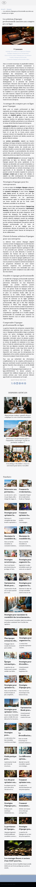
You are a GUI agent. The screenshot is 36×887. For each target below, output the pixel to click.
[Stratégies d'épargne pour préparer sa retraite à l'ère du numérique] (10, 797)
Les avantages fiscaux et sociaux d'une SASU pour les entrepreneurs (17, 860)
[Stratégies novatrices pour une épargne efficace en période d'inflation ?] (10, 553)
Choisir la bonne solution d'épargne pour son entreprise (18, 55)
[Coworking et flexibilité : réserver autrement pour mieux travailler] (17, 453)
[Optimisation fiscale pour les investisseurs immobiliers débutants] (26, 702)
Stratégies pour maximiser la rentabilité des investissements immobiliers (16, 617)
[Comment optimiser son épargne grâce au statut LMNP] (25, 774)
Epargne (9, 9)
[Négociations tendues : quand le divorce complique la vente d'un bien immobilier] (17, 405)
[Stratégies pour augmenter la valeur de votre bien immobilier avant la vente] (25, 577)
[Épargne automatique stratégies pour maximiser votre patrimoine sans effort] (10, 655)
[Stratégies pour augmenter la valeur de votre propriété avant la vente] (25, 632)
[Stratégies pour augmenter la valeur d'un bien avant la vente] (10, 726)
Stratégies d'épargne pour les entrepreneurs (18, 53)
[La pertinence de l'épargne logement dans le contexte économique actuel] (10, 820)
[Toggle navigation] (4, 2)
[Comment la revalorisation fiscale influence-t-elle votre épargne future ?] (25, 483)
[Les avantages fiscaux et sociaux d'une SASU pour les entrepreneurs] (18, 848)
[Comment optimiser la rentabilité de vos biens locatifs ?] (25, 506)
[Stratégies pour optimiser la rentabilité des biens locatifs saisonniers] (10, 679)
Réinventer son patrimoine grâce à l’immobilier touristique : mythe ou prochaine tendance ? (18, 440)
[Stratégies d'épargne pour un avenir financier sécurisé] (25, 820)
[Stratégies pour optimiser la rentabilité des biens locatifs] (10, 506)
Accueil (3, 9)
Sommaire (18, 49)
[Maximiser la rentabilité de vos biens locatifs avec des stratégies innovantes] (25, 530)
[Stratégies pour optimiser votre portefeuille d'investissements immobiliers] (11, 703)
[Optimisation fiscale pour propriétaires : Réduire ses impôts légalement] (10, 577)
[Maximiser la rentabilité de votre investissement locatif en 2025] (10, 530)
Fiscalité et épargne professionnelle (18, 57)
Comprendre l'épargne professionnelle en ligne (18, 59)
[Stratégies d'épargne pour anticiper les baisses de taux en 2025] (25, 679)
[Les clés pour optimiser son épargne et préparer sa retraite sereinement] (10, 774)
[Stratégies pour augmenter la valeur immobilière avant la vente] (25, 553)
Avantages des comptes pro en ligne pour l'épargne (18, 51)
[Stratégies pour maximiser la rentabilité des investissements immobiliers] (18, 604)
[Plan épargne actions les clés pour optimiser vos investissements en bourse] (10, 632)
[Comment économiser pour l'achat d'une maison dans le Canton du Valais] (25, 797)
